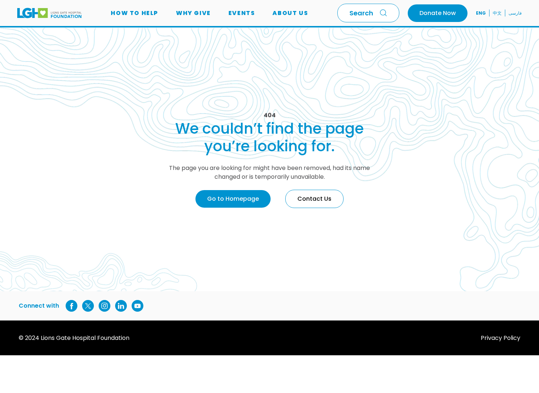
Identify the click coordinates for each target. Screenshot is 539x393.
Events (241, 13)
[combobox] (368, 13)
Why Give (193, 13)
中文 (497, 13)
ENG (481, 13)
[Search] (384, 12)
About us (290, 13)
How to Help (134, 13)
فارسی (515, 13)
